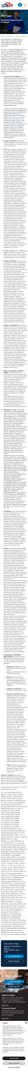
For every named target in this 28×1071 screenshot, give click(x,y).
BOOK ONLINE (14, 961)
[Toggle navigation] (25, 4)
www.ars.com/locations (16, 117)
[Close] (26, 1023)
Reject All (14, 1063)
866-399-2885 (15, 956)
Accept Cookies (14, 1058)
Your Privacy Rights (14, 1067)
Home (3, 36)
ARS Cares (10, 36)
